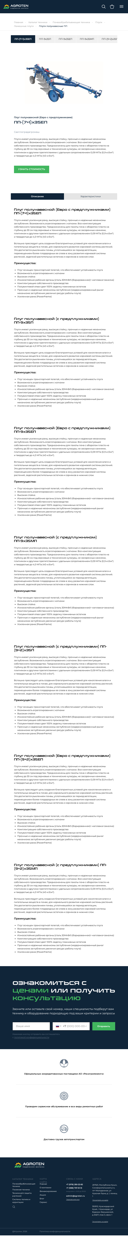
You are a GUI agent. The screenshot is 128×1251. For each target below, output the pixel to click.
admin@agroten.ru (75, 1196)
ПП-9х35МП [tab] (87, 39)
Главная (18, 22)
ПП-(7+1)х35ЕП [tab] (23, 39)
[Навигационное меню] (121, 6)
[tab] (110, 39)
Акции (43, 1195)
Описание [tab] (37, 196)
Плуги (98, 22)
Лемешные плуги (24, 26)
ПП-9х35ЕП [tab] (65, 39)
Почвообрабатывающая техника (71, 22)
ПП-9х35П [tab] (45, 39)
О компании (45, 1187)
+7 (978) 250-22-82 (74, 1184)
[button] (73, 1199)
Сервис (43, 1202)
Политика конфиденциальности (55, 1231)
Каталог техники (37, 22)
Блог (42, 1198)
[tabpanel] (64, 111)
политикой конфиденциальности (31, 1037)
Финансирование (48, 1191)
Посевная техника (21, 1189)
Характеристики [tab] (90, 196)
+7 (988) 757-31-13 (74, 1188)
